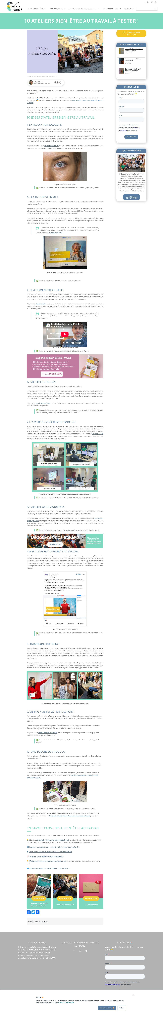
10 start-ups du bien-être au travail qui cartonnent (47, 861)
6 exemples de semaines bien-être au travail (53, 840)
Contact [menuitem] (129, 9)
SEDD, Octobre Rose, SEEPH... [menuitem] (83, 9)
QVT (32, 921)
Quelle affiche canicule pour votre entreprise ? (134, 49)
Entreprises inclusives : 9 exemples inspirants (133, 70)
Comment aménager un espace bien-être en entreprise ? (49, 868)
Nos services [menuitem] (56, 9)
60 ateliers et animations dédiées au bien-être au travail (69, 816)
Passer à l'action (65, 898)
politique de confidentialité (66, 1003)
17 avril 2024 (30, 76)
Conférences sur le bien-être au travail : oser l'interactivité (50, 852)
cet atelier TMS (97, 434)
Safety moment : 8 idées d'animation (133, 59)
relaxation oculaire (51, 146)
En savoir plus (38, 898)
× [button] (133, 994)
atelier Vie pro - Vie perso (47, 733)
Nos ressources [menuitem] (111, 9)
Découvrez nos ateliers (131, 33)
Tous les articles (41, 921)
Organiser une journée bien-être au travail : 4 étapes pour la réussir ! (54, 847)
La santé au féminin (55, 233)
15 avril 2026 (52, 76)
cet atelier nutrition (43, 403)
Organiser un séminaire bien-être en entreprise (46, 856)
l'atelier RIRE (41, 304)
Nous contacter (91, 898)
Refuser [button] (121, 1008)
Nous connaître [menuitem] (36, 9)
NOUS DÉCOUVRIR (131, 197)
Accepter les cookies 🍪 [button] (107, 1008)
